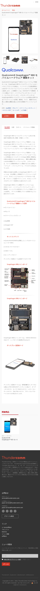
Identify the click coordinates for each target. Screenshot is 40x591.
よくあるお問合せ (7, 527)
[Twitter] (15, 511)
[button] (8, 116)
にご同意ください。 (18, 559)
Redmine (4, 532)
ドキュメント (5, 529)
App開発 (8, 108)
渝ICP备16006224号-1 (24, 583)
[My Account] (31, 2)
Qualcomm (13, 575)
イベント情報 (5, 534)
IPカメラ (15, 108)
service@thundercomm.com (10, 498)
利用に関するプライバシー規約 (12, 559)
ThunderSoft (5, 575)
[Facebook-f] (11, 511)
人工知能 (23, 110)
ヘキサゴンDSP (6, 110)
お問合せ (4, 536)
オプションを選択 (16, 420)
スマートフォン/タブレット (27, 108)
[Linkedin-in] (7, 511)
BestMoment (21, 575)
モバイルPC (16, 110)
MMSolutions (30, 575)
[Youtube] (3, 511)
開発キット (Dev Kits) (6, 435)
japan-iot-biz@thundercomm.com (12, 503)
